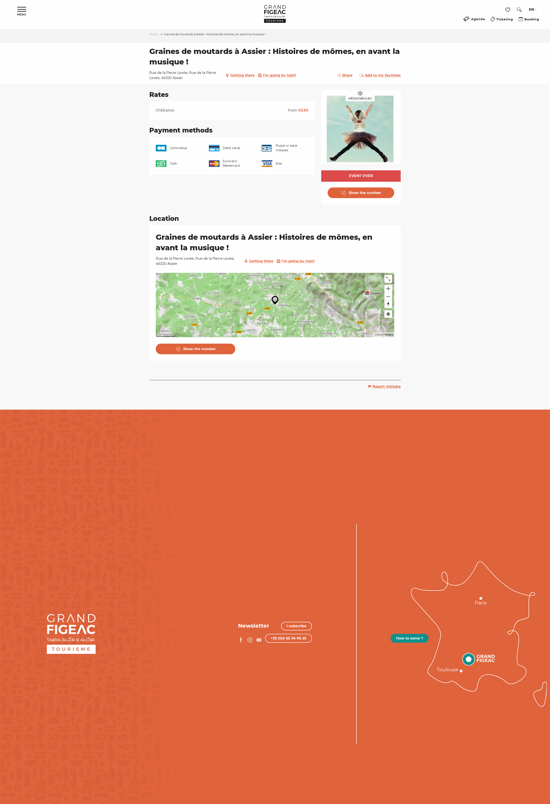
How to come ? (409, 638)
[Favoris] (508, 10)
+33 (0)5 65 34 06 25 (288, 638)
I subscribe (296, 626)
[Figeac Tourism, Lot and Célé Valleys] (274, 17)
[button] (519, 10)
